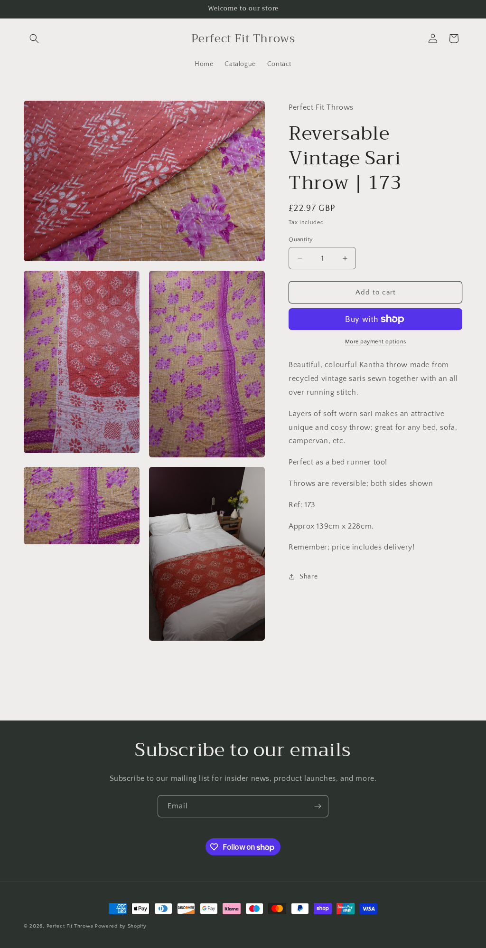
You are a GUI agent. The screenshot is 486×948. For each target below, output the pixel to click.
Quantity (301, 239)
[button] (34, 38)
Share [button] (308, 576)
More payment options (375, 342)
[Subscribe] (317, 806)
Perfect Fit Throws (70, 926)
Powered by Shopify (121, 926)
